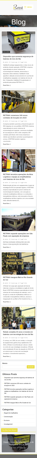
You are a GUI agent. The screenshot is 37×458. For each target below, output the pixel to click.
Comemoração (7, 111)
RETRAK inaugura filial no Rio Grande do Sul (17, 402)
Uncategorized (7, 229)
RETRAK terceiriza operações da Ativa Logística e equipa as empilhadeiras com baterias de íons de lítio (18, 176)
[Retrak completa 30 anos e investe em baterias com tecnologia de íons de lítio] (18, 318)
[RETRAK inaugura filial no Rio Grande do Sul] (18, 263)
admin (6, 62)
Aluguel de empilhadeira (10, 169)
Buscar (30, 367)
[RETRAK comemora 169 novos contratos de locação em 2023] (18, 101)
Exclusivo (6, 52)
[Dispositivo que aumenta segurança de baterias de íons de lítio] (18, 42)
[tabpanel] (18, 443)
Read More (6, 85)
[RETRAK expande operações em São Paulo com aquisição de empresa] (18, 220)
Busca (4, 363)
